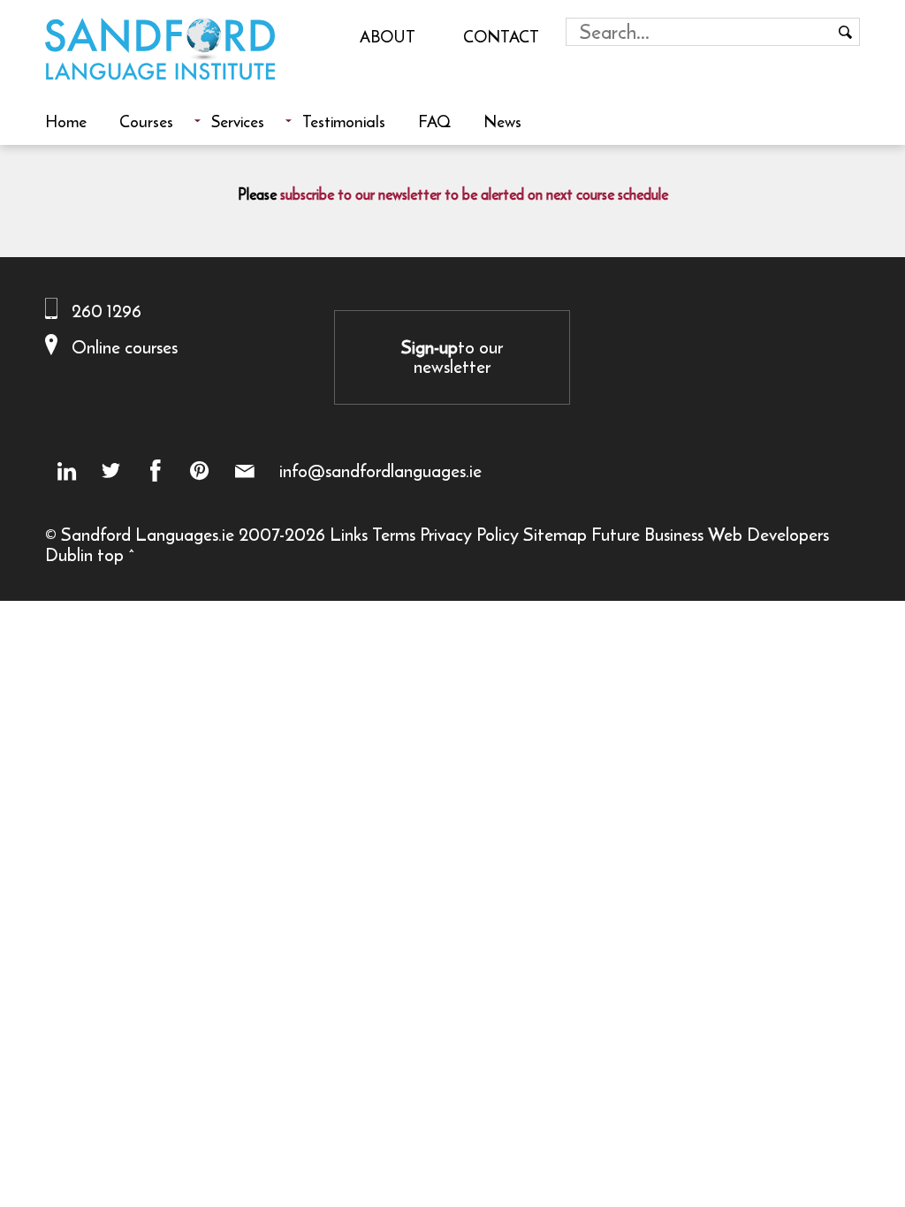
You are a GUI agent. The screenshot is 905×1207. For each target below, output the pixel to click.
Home (66, 121)
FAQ (434, 121)
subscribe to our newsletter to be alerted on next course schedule (474, 194)
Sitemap (555, 534)
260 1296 (106, 310)
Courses (146, 121)
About (387, 36)
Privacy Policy (469, 534)
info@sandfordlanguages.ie (380, 471)
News (502, 121)
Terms (393, 534)
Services (237, 121)
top (110, 554)
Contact (501, 36)
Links (349, 534)
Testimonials (343, 121)
